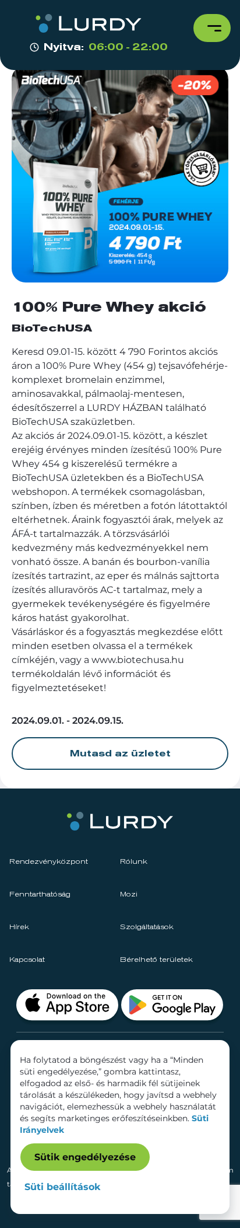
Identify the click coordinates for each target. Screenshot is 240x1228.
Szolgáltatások (147, 927)
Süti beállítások (62, 1186)
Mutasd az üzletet (120, 753)
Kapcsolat (27, 960)
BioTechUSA (52, 328)
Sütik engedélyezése (85, 1157)
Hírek (19, 927)
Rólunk (133, 862)
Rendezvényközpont (48, 862)
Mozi (128, 894)
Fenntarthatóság (39, 894)
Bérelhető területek (156, 960)
